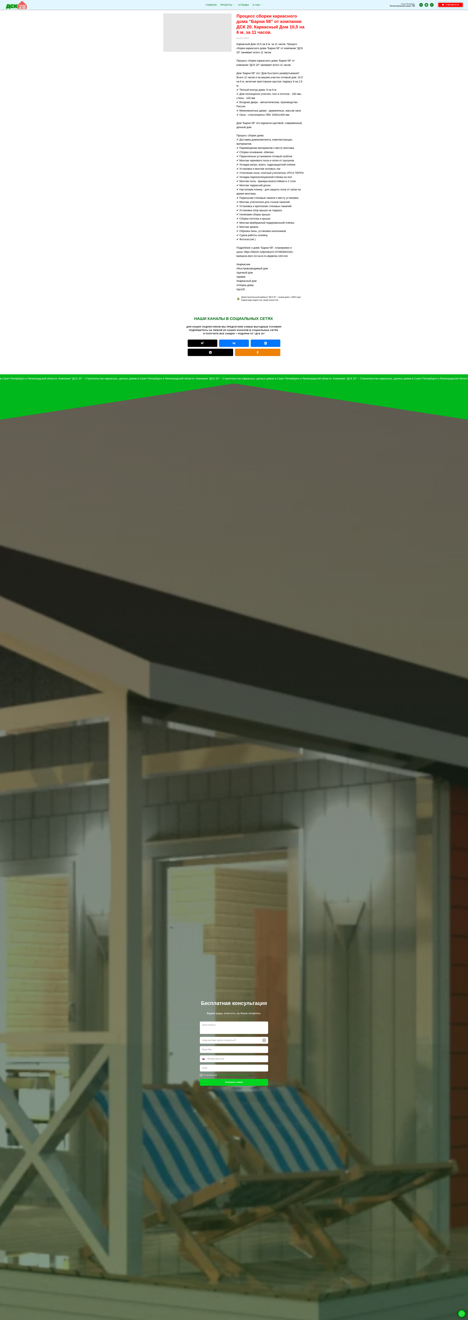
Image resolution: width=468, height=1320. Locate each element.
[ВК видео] (265, 343)
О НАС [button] (257, 5)
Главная (211, 5)
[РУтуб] (202, 343)
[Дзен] (210, 352)
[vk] (421, 5)
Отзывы (243, 5)
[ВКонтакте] (234, 343)
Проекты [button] (226, 5)
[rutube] (432, 5)
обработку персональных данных (233, 1075)
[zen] (426, 5)
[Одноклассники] (257, 352)
